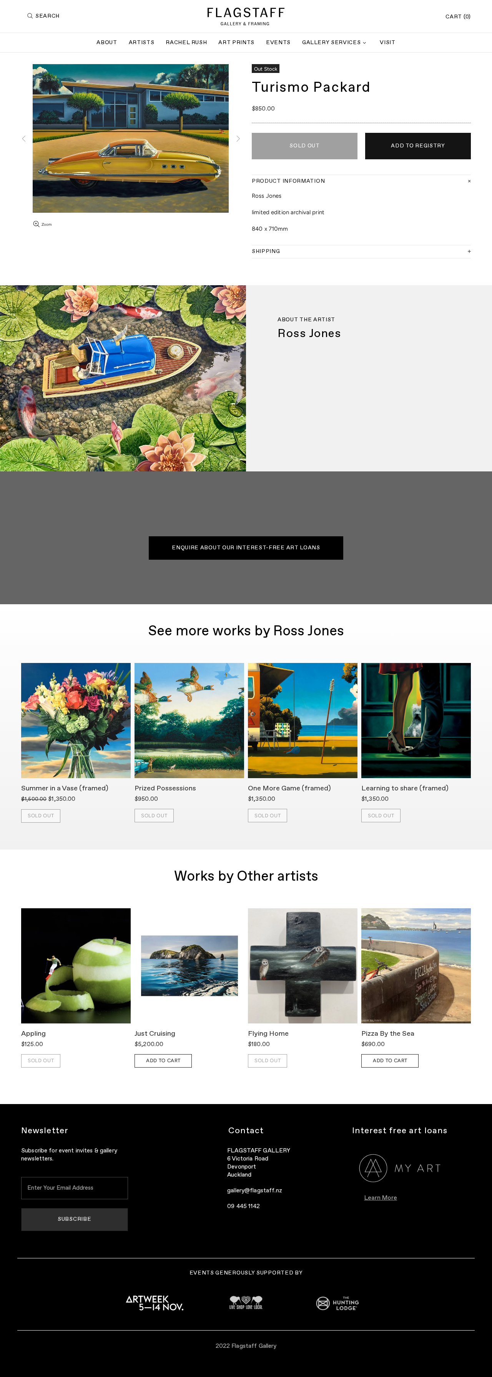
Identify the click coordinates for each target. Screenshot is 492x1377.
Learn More (380, 1198)
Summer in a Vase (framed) (64, 788)
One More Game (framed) (289, 788)
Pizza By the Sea (387, 1033)
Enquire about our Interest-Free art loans (246, 547)
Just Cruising (155, 1033)
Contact (246, 1131)
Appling (33, 1033)
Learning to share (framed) (405, 788)
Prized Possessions (165, 788)
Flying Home (268, 1033)
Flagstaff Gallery (246, 16)
